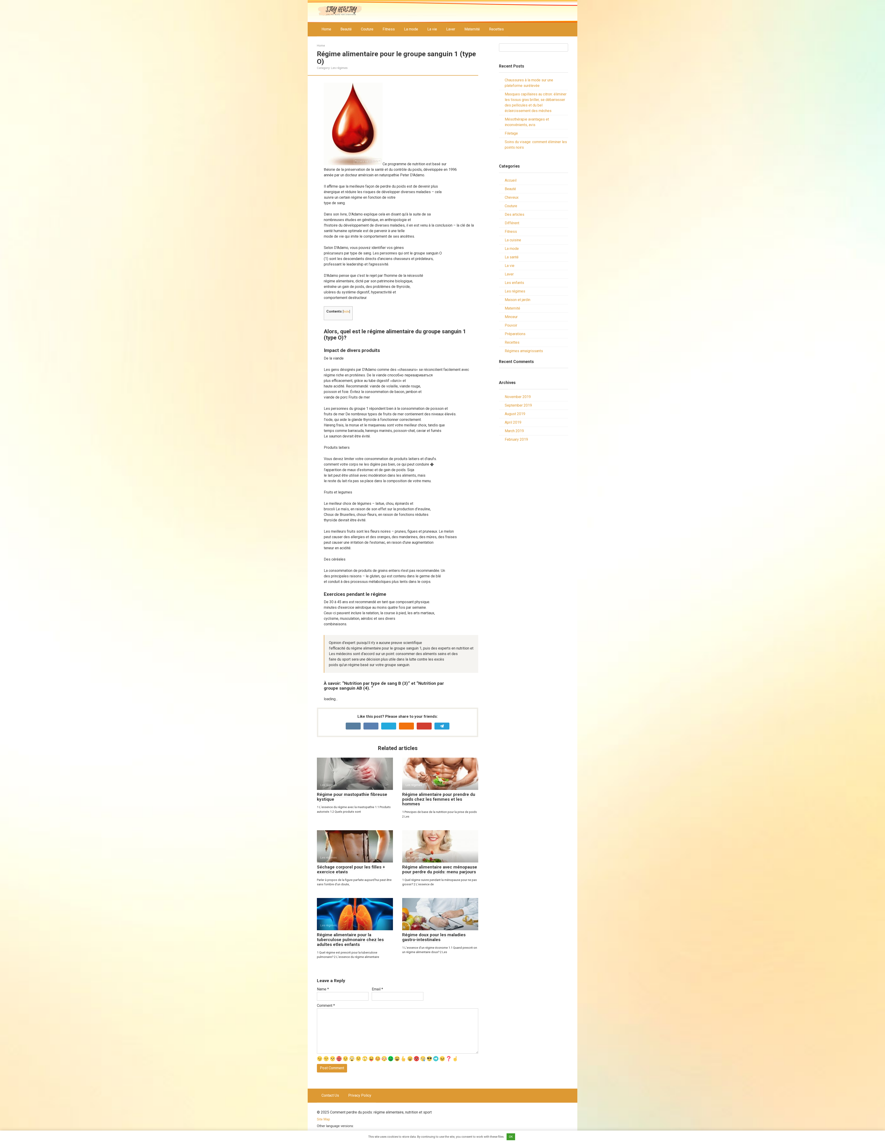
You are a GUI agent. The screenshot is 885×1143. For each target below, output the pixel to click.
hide (346, 311)
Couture (367, 29)
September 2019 (518, 405)
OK (511, 1136)
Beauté (346, 29)
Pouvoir (511, 325)
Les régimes (339, 68)
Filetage (511, 133)
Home (326, 29)
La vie (432, 29)
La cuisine (513, 240)
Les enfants (514, 283)
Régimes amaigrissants (524, 351)
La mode (411, 29)
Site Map (323, 1119)
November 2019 (518, 397)
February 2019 (516, 439)
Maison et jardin (517, 300)
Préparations (515, 334)
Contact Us (330, 1095)
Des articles (514, 214)
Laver (450, 29)
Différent (512, 223)
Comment (326, 1005)
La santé (512, 257)
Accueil (510, 180)
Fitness (389, 29)
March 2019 (514, 431)
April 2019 (513, 422)
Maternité (472, 29)
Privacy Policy (359, 1095)
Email (377, 989)
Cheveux (512, 197)
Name (323, 989)
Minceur (511, 317)
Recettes (496, 29)
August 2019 (515, 414)
